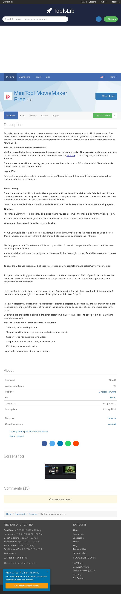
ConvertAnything (81, 567)
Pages (55, 115)
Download (108, 96)
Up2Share (78, 563)
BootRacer (9, 530)
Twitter (103, 2)
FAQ (75, 545)
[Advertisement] (60, 49)
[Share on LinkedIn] (60, 443)
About (76, 530)
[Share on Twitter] (52, 443)
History (33, 115)
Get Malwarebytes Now (26, 585)
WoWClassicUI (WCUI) (84, 570)
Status (76, 541)
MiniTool (70, 155)
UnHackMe (9, 534)
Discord (92, 2)
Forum (38, 77)
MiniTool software (107, 391)
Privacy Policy (79, 553)
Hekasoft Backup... (13, 541)
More (112, 77)
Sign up (112, 19)
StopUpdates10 (11, 549)
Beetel (113, 397)
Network (112, 418)
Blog (48, 77)
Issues (44, 115)
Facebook (115, 2)
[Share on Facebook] (44, 443)
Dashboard (24, 77)
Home (9, 514)
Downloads (20, 514)
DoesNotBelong (11, 538)
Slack (84, 2)
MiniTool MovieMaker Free (40, 96)
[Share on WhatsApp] (68, 443)
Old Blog (77, 574)
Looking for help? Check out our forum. (29, 431)
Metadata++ (10, 545)
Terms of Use (79, 549)
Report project (16, 436)
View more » (10, 553)
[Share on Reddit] (76, 443)
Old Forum (78, 578)
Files (22, 115)
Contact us (7, 2)
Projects (10, 77)
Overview (10, 115)
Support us (78, 538)
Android (112, 424)
